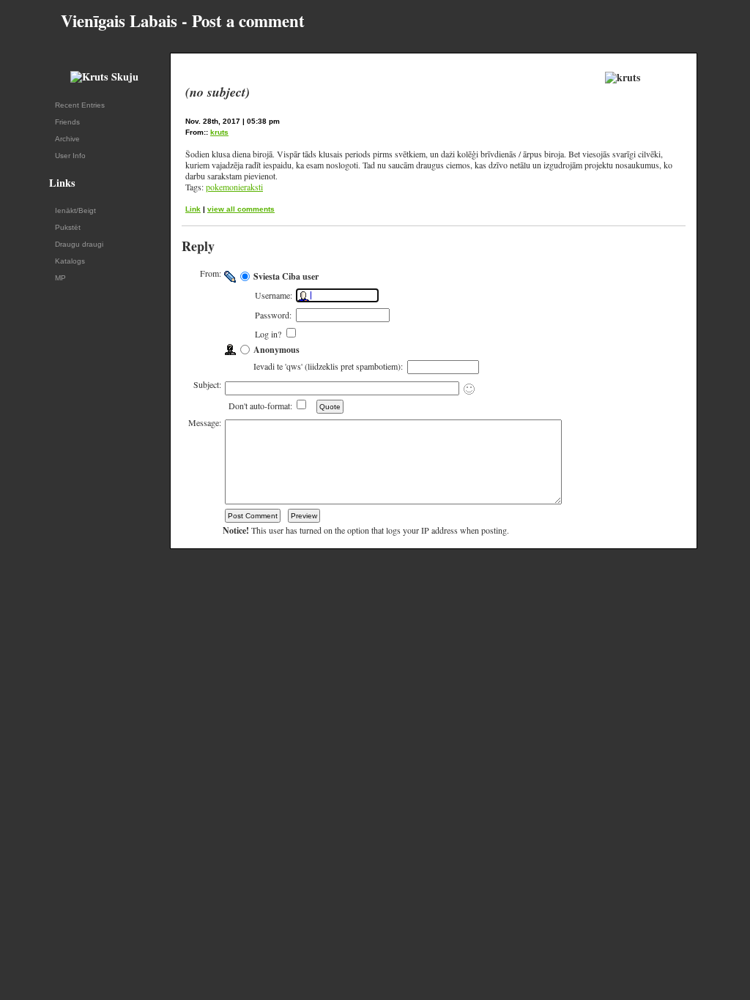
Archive (67, 139)
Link (193, 209)
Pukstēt (68, 227)
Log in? (269, 334)
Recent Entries (80, 105)
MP (60, 278)
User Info (70, 156)
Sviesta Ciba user (286, 276)
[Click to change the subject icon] (469, 389)
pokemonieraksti (234, 187)
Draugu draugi (79, 244)
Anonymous (276, 349)
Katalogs (70, 261)
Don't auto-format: (261, 405)
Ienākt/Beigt (75, 210)
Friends (67, 122)
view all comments (241, 209)
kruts (219, 132)
